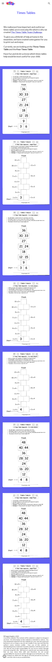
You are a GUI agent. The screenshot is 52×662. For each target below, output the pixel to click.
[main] (26, 13)
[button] (3, 3)
